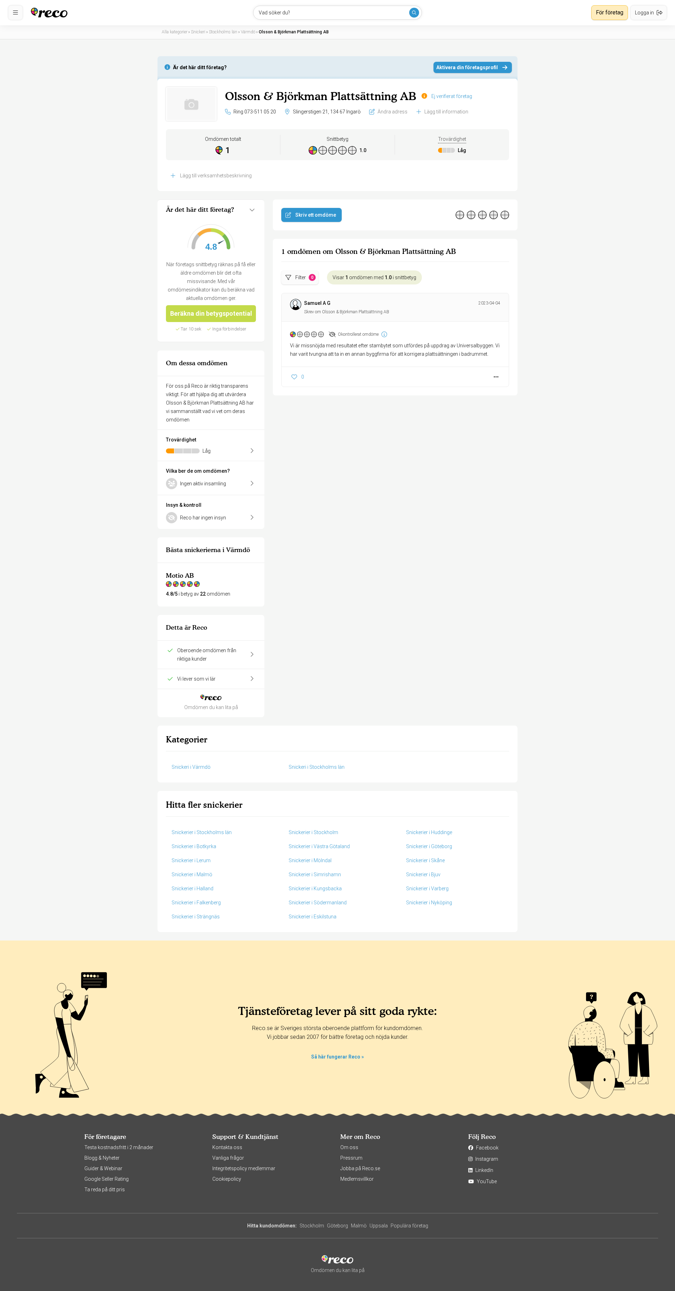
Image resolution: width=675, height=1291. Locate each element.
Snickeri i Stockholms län (317, 767)
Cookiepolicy (226, 1179)
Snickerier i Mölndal (310, 860)
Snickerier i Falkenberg (196, 902)
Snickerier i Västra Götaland (319, 846)
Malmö (359, 1225)
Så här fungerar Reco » (337, 1057)
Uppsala (378, 1225)
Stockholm (312, 1225)
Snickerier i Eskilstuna (312, 916)
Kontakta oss (227, 1147)
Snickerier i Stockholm (313, 832)
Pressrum (351, 1158)
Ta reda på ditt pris (104, 1189)
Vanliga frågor (228, 1158)
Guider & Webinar (103, 1168)
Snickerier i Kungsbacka (315, 888)
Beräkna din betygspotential (211, 313)
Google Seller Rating (106, 1179)
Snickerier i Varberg (427, 888)
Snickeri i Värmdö (191, 767)
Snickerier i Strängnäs (196, 916)
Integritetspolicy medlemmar (243, 1168)
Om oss (349, 1147)
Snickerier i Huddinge (429, 832)
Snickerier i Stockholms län (202, 832)
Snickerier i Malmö (192, 874)
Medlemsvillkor (357, 1179)
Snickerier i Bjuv (423, 874)
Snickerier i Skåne (425, 860)
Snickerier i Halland (192, 888)
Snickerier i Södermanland (318, 902)
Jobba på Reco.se (360, 1168)
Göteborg (337, 1225)
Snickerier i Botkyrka (194, 846)
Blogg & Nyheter (102, 1158)
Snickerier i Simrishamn (315, 874)
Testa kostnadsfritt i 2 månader (118, 1147)
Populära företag (409, 1225)
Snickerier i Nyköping (429, 902)
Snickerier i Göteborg (429, 846)
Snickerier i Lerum (191, 860)
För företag (609, 12)
